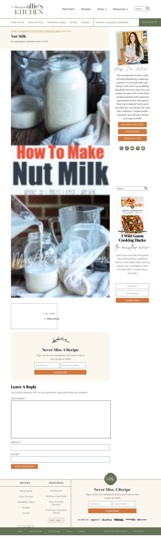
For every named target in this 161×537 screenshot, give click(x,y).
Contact (81, 531)
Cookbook (132, 131)
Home (14, 31)
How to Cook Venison (56, 503)
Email (15, 454)
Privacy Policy (54, 531)
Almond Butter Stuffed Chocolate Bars (39, 31)
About (20, 531)
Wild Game (17, 22)
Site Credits (139, 531)
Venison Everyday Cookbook (112, 22)
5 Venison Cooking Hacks (56, 511)
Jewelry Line (132, 138)
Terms (69, 531)
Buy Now (148, 22)
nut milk (49, 313)
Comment (18, 398)
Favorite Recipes (132, 124)
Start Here (55, 520)
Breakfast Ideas (56, 22)
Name (16, 442)
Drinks (73, 22)
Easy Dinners (35, 22)
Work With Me (35, 531)
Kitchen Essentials (56, 496)
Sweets (85, 22)
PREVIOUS (53, 319)
